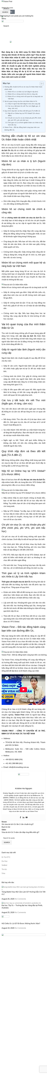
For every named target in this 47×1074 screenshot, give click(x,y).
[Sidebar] (2, 1071)
